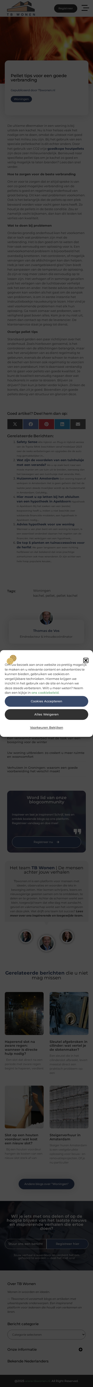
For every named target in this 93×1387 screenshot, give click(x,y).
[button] (85, 660)
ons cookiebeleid (45, 693)
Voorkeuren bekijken (46, 727)
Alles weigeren (46, 714)
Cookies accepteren (46, 701)
